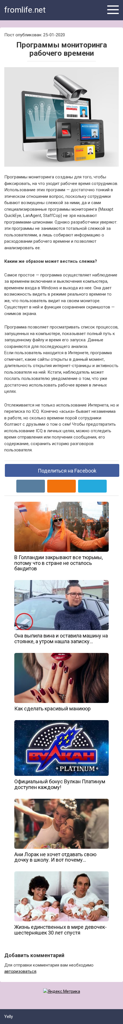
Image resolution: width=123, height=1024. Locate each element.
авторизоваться (20, 971)
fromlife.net (25, 10)
